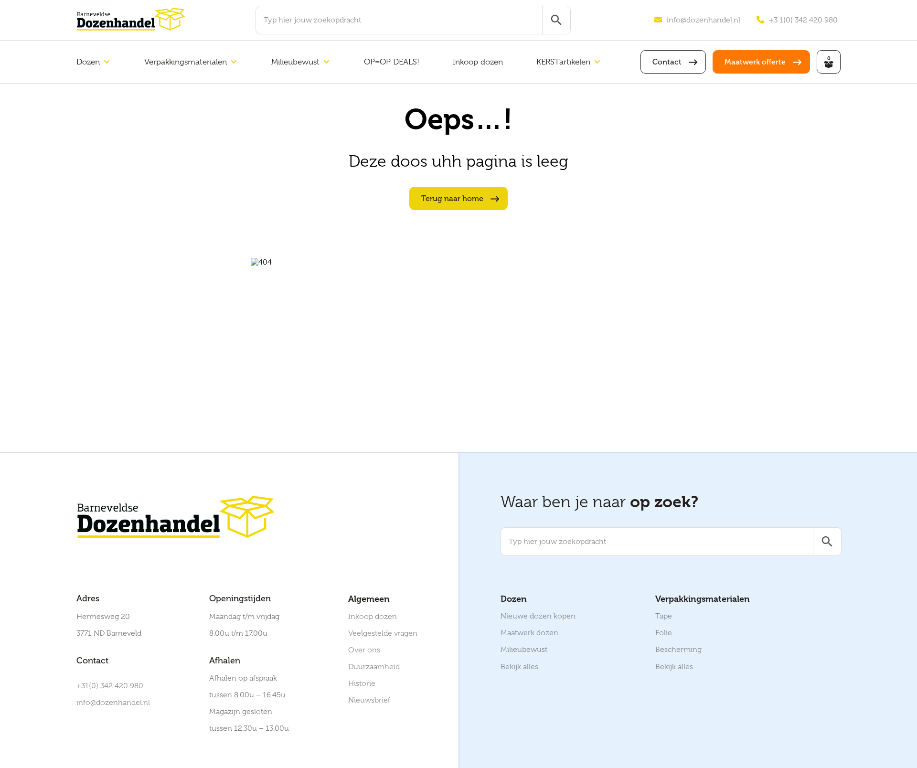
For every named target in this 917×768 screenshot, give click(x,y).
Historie (361, 683)
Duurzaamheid (374, 666)
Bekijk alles (519, 666)
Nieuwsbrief (369, 700)
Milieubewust (295, 61)
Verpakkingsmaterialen (185, 61)
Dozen (88, 61)
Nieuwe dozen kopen (538, 616)
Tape (663, 616)
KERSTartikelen (563, 61)
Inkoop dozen (478, 61)
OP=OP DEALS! (391, 61)
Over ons (364, 650)
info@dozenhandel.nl (703, 20)
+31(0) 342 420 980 (109, 686)
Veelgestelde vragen (382, 633)
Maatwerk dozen (529, 633)
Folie (663, 633)
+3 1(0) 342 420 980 (803, 20)
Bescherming (678, 649)
